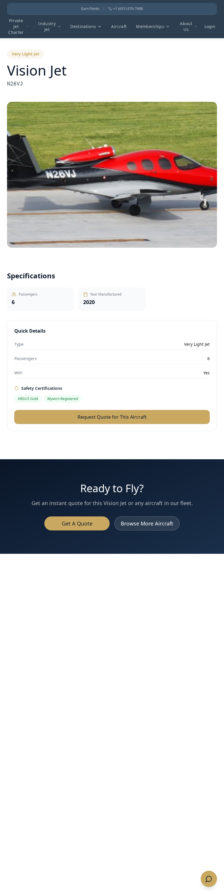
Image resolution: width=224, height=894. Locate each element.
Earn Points (90, 8)
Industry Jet (47, 26)
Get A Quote (77, 523)
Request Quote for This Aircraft (112, 417)
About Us (186, 26)
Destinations (83, 26)
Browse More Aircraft (147, 523)
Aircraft (119, 26)
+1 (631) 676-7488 (128, 8)
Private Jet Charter (16, 26)
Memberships (150, 26)
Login (209, 26)
